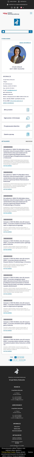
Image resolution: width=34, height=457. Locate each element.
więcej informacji (25, 42)
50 (20, 357)
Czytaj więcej (7, 165)
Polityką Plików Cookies (8, 452)
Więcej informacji (8, 103)
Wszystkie (29, 141)
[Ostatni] (25, 360)
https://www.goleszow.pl (16, 100)
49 (20, 360)
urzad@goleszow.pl (12, 90)
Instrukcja (23, 1)
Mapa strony (13, 1)
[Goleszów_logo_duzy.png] (17, 22)
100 (23, 357)
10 (15, 357)
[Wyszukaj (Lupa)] (30, 31)
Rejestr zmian (17, 428)
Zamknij (30, 452)
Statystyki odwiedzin (17, 430)
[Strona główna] (3, 31)
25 (18, 357)
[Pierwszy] (9, 360)
